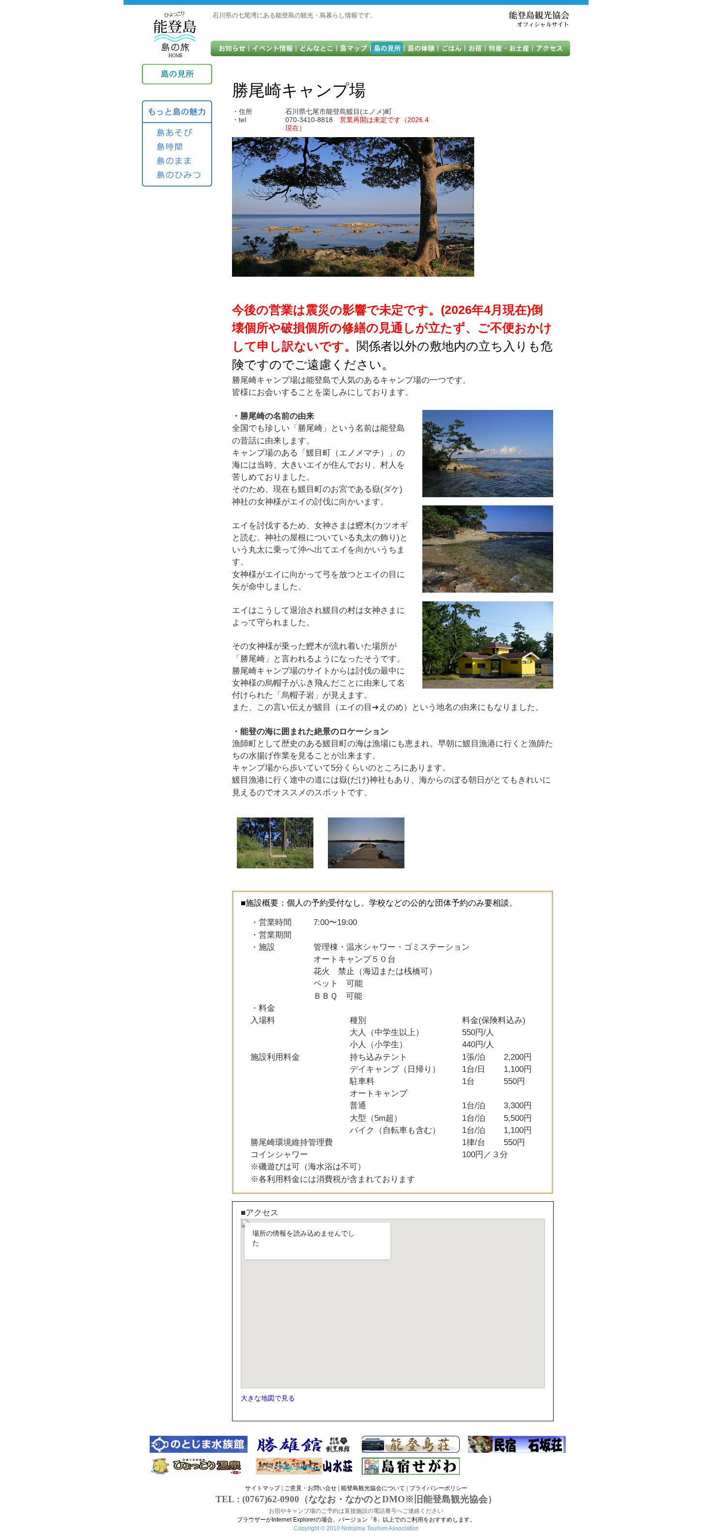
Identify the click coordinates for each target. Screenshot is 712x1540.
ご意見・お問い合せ (310, 1488)
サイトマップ (262, 1488)
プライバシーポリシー (438, 1488)
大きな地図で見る (268, 1398)
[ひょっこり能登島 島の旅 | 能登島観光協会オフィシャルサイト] (175, 35)
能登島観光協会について (373, 1488)
